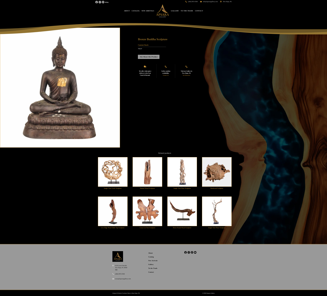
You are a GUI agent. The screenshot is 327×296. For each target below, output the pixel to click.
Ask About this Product (149, 57)
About (127, 11)
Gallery (175, 11)
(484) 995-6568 (193, 1)
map (116, 269)
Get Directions (186, 75)
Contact (199, 11)
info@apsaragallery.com (210, 1)
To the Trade (187, 11)
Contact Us (166, 75)
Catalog (136, 11)
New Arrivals (148, 11)
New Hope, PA (227, 1)
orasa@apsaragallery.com (123, 279)
